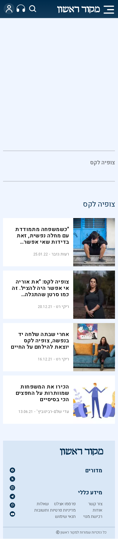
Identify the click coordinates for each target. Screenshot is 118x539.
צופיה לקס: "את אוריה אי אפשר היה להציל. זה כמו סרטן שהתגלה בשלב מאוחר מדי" (40, 291)
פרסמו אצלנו (65, 504)
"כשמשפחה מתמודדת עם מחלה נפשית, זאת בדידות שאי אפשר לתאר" (42, 238)
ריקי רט (62, 306)
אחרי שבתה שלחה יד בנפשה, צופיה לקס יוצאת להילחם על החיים (40, 340)
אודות (97, 510)
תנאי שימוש (65, 516)
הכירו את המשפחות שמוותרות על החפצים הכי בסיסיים (42, 393)
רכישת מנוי (92, 516)
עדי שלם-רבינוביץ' (53, 411)
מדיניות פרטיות (63, 510)
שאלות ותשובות (41, 507)
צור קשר (95, 504)
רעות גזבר (60, 254)
